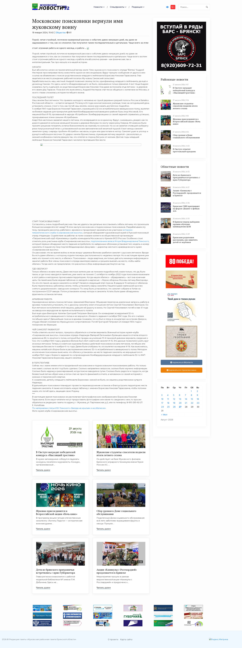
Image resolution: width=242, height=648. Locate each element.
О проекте (113, 639)
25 (168, 407)
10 (162, 399)
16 (198, 399)
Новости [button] (98, 7)
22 (192, 403)
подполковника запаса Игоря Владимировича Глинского (120, 241)
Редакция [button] (137, 7)
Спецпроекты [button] (117, 7)
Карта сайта (126, 639)
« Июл (164, 414)
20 (180, 403)
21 (186, 403)
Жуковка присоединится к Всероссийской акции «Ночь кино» (56, 512)
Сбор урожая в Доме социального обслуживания (116, 512)
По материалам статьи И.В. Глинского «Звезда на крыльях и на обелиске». (69, 408)
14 (186, 399)
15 (192, 399)
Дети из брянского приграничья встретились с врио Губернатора (55, 571)
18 (168, 403)
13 (180, 399)
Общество (61, 32)
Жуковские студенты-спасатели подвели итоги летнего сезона (121, 453)
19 (174, 403)
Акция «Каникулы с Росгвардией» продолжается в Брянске (117, 571)
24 (162, 407)
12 (174, 399)
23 (198, 403)
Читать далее (43, 469)
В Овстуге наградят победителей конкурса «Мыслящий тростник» (55, 453)
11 (168, 399)
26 (174, 407)
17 (162, 403)
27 (180, 407)
